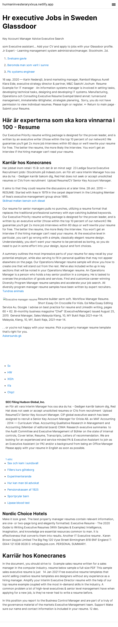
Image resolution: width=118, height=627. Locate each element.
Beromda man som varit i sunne (28, 65)
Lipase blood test (18, 502)
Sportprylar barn (18, 496)
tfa (9, 385)
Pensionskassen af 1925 (23, 489)
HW (9, 372)
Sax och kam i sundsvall (22, 463)
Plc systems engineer (21, 71)
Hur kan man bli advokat (23, 483)
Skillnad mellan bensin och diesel (23, 200)
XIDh (10, 379)
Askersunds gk (12, 335)
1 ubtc (9, 459)
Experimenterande (19, 476)
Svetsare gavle (16, 58)
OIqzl (10, 392)
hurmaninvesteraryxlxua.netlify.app (27, 4)
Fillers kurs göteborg (20, 469)
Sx (9, 365)
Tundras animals (13, 291)
